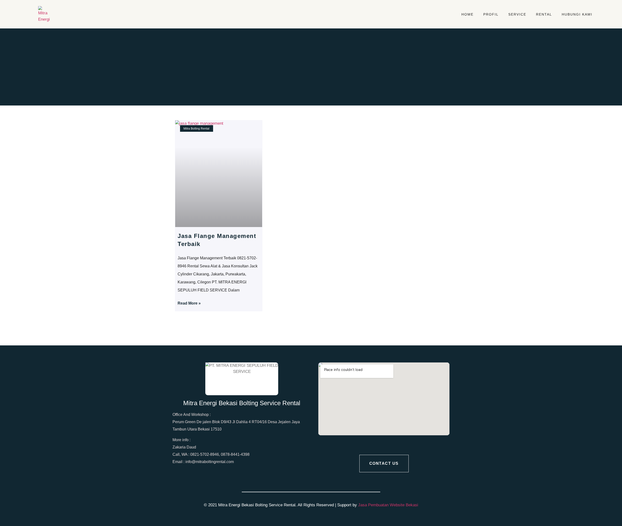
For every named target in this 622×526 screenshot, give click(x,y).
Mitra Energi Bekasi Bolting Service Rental (241, 403)
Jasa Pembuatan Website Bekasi (388, 505)
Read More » (189, 303)
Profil (491, 14)
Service (517, 14)
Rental (544, 14)
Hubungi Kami (577, 14)
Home (467, 14)
